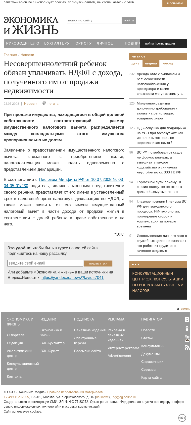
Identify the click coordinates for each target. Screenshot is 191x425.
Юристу (83, 43)
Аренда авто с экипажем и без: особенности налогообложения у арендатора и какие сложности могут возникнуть (160, 84)
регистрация (165, 43)
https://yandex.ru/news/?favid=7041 (73, 277)
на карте (102, 397)
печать (53, 104)
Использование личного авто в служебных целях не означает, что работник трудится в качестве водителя (162, 243)
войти (149, 43)
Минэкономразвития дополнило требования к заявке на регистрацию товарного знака (157, 110)
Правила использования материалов (75, 392)
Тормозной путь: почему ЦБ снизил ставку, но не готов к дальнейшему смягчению (159, 187)
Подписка (136, 43)
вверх (185, 308)
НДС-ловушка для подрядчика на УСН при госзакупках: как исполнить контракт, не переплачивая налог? (161, 135)
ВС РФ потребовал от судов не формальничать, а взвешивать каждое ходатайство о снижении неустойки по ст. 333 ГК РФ (159, 162)
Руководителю (22, 43)
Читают (138, 56)
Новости (31, 104)
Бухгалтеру (57, 43)
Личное (105, 43)
